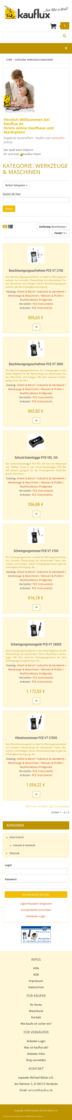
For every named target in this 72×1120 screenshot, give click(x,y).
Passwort (11, 879)
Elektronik (14, 853)
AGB (36, 974)
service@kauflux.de (40, 1090)
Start (9, 59)
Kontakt (36, 1017)
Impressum (36, 981)
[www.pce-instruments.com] (36, 934)
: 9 (59, 233)
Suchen (9, 208)
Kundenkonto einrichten (36, 910)
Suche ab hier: (12, 194)
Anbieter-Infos (36, 1054)
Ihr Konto (36, 1004)
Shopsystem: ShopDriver (12, 1116)
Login (8, 865)
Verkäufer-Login (36, 916)
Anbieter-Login (36, 1041)
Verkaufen (58, 138)
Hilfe (36, 968)
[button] (36, 327)
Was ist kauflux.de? (36, 1047)
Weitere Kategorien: (15, 185)
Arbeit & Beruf (16, 837)
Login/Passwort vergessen (36, 903)
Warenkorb (36, 1011)
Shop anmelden (36, 1060)
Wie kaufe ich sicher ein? (36, 1023)
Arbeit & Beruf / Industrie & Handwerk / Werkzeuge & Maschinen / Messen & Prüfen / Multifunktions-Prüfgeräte (37, 295)
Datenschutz (36, 987)
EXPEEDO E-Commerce (34, 1116)
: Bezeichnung (52, 226)
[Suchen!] (64, 36)
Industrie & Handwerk (24, 845)
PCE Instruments (43, 304)
